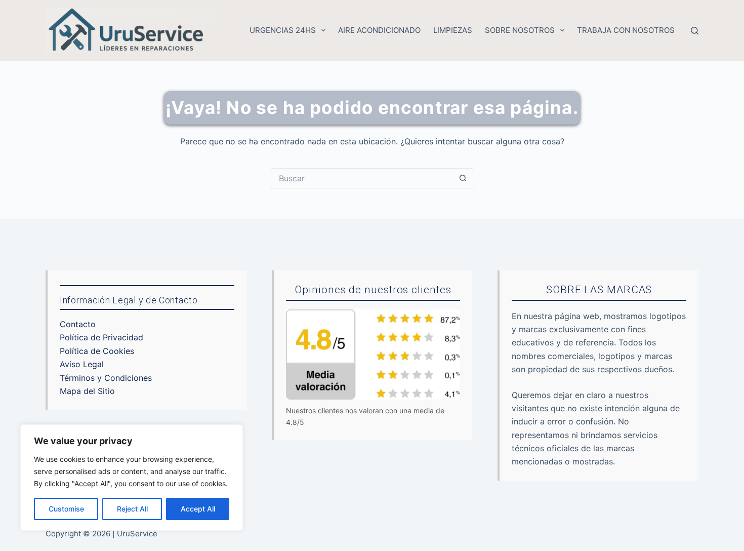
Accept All (198, 508)
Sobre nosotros (520, 30)
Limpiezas (452, 30)
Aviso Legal (82, 364)
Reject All (132, 508)
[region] (131, 477)
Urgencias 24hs (283, 30)
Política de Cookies (97, 351)
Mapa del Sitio (87, 391)
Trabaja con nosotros (626, 30)
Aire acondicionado (379, 30)
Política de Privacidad (101, 337)
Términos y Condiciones (106, 378)
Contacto (78, 324)
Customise (66, 508)
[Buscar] (694, 30)
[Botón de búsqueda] (463, 178)
